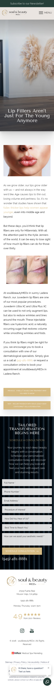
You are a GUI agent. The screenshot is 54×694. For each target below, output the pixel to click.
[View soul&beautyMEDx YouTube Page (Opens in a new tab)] (32, 631)
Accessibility (33, 662)
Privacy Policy (20, 662)
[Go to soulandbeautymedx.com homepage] (14, 13)
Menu (48, 12)
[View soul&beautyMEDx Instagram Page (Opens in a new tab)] (22, 631)
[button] (41, 12)
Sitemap (8, 662)
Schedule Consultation (20, 551)
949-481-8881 (25, 360)
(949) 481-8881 (14, 559)
